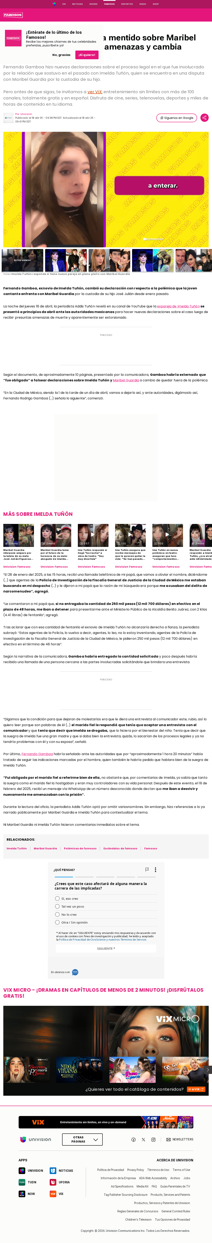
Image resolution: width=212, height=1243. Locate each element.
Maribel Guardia (126, 380)
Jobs (186, 1178)
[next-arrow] (208, 1070)
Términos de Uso (158, 1170)
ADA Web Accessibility (153, 1178)
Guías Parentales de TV (175, 1186)
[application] (106, 189)
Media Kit (142, 1186)
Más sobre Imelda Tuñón (38, 514)
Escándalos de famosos (120, 848)
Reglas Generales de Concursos (137, 1211)
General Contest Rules (175, 1211)
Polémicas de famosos (80, 848)
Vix (64, 4)
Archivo (175, 1178)
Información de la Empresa (118, 1178)
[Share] (204, 118)
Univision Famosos (16, 566)
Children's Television (138, 1219)
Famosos (109, 4)
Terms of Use (181, 1170)
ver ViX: (95, 92)
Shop (156, 4)
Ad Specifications (122, 1186)
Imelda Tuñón (17, 848)
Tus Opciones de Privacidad (172, 1219)
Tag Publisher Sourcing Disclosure (125, 1194)
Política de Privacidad (110, 1170)
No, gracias (61, 55)
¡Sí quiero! (87, 55)
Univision (26, 114)
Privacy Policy (135, 1170)
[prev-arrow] (0, 1069)
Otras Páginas (78, 1139)
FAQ (154, 1186)
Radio (143, 4)
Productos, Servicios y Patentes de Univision (162, 1203)
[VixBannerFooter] (106, 1122)
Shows (93, 4)
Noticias (77, 4)
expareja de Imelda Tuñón (178, 306)
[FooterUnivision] (35, 1139)
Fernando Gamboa (37, 754)
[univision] (13, 15)
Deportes (127, 4)
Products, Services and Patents (170, 1194)
